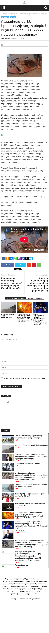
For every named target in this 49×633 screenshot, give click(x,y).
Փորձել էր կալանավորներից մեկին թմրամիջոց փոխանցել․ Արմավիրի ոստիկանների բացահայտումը (37, 284)
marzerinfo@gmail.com (32, 599)
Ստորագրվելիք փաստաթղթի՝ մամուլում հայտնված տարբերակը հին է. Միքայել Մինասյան (11, 283)
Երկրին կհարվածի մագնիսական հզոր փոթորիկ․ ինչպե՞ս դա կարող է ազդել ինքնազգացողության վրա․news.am (24, 317)
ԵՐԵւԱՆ (13, 17)
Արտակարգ (5, 17)
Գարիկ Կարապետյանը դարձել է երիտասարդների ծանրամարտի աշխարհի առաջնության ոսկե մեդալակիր (40, 319)
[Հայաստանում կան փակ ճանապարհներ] (8, 307)
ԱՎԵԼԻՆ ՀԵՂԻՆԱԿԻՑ (35, 298)
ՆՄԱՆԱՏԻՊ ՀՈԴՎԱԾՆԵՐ (15, 298)
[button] (45, 8)
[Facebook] (24, 603)
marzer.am (6, 38)
